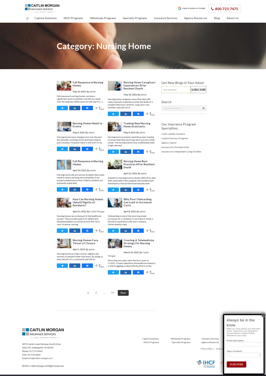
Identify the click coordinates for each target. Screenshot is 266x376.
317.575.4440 (35, 351)
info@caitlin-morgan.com (40, 358)
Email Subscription (235, 340)
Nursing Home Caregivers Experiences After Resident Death (140, 85)
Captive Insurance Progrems (174, 138)
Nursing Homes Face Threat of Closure (85, 242)
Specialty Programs (181, 342)
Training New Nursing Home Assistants (137, 125)
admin (93, 91)
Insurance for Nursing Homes (175, 147)
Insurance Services (210, 338)
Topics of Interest (234, 351)
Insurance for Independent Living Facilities (181, 151)
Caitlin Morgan (97, 211)
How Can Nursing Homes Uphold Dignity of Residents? (88, 202)
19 (112, 292)
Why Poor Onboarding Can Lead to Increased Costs (138, 202)
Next (123, 292)
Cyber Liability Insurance (173, 133)
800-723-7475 (226, 9)
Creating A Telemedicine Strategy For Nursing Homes (139, 243)
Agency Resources (210, 342)
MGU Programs (151, 342)
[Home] (27, 16)
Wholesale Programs (180, 338)
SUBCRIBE (236, 364)
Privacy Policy (207, 349)
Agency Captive (169, 142)
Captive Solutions (150, 338)
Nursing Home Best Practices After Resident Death (139, 164)
